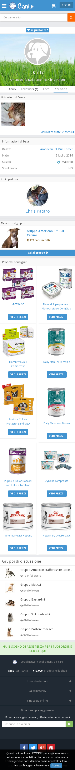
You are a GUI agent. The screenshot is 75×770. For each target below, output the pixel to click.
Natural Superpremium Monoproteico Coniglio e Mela (56, 308)
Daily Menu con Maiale (57, 423)
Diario (12, 89)
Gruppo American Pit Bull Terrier (45, 233)
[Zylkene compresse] (57, 461)
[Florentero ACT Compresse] (18, 342)
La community (37, 691)
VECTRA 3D (18, 304)
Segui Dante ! (39, 30)
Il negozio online (37, 700)
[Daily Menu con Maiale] (57, 401)
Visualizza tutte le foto (56, 132)
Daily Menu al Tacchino (56, 362)
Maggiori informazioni (36, 765)
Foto (46, 89)
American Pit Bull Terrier (26, 80)
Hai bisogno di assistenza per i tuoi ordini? (37, 648)
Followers (29, 89)
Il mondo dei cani (37, 681)
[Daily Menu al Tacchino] (57, 342)
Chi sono (61, 89)
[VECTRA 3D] (18, 284)
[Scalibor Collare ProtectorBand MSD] (18, 399)
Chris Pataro (56, 80)
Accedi (66, 5)
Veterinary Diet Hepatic (18, 535)
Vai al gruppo (37, 252)
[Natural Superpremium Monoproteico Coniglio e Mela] (57, 284)
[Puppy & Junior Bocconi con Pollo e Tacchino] (18, 461)
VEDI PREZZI (18, 317)
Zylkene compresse (56, 481)
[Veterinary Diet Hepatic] (18, 516)
